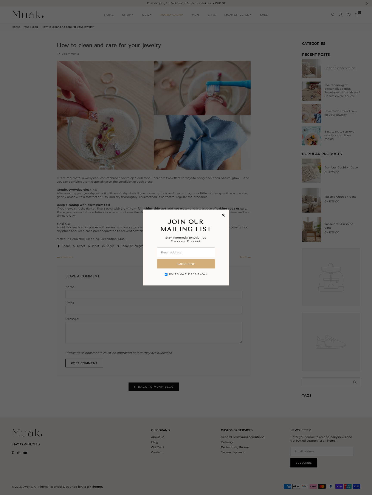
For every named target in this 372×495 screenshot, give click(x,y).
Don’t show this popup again (188, 274)
